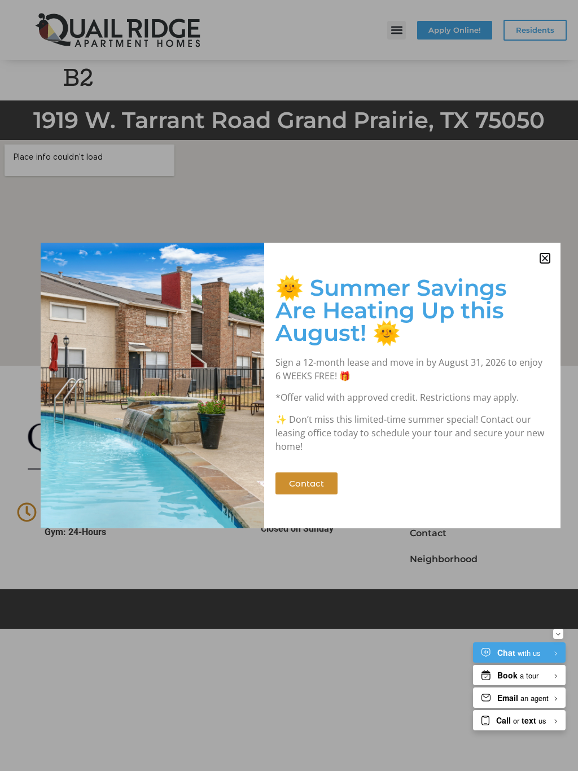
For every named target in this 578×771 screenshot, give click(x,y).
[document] (289, 385)
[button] (545, 258)
